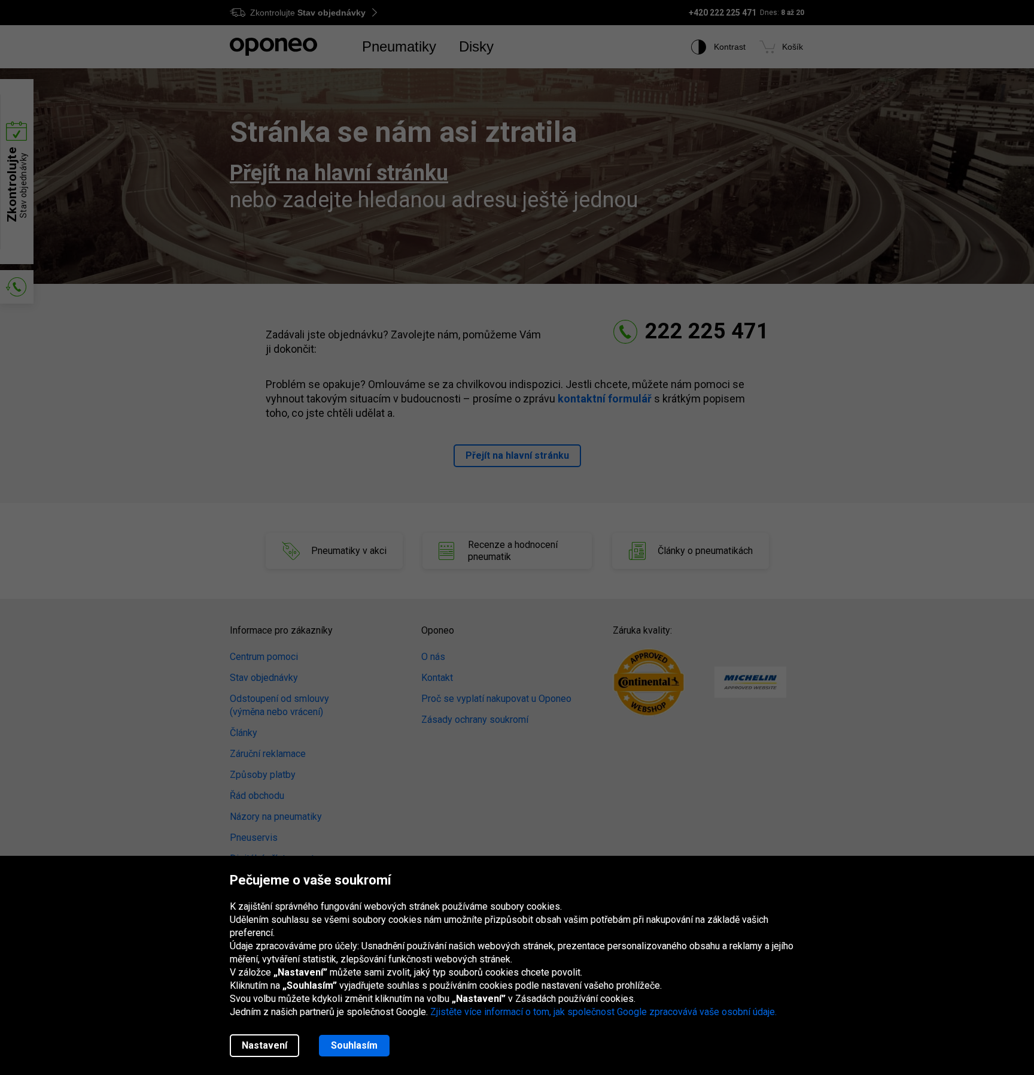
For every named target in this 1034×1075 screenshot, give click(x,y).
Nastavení (264, 1045)
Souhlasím (354, 1045)
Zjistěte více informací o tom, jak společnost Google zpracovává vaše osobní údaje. (603, 1012)
